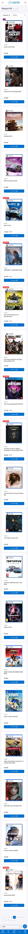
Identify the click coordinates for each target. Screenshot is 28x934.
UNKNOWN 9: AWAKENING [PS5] (13, 270)
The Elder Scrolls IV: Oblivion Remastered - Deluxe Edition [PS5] (13, 449)
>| (14, 920)
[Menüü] (2, 2)
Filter (4, 926)
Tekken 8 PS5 (8, 627)
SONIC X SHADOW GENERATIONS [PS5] (13, 672)
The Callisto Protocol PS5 (11, 538)
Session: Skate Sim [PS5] (11, 850)
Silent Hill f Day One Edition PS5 (13, 806)
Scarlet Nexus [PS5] (9, 895)
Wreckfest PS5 (8, 136)
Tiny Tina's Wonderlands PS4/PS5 (13, 404)
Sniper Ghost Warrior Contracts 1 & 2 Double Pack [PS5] (13, 762)
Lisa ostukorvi (13, 57)
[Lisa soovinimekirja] (24, 19)
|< (3, 917)
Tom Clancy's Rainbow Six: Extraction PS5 (11, 315)
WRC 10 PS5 (7, 225)
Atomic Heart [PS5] (9, 47)
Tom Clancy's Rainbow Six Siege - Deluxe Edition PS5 (13, 360)
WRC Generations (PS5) (10, 181)
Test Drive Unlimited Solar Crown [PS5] (13, 583)
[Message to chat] (25, 926)
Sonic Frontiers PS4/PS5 (11, 716)
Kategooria (5, 15)
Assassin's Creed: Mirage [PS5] (12, 91)
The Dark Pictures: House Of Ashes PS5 (13, 494)
